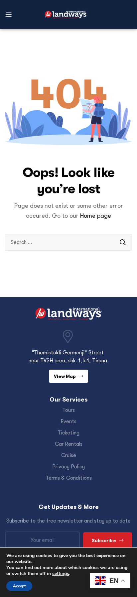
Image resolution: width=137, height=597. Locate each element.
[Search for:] (68, 242)
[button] (68, 376)
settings (60, 574)
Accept (19, 586)
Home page (95, 215)
